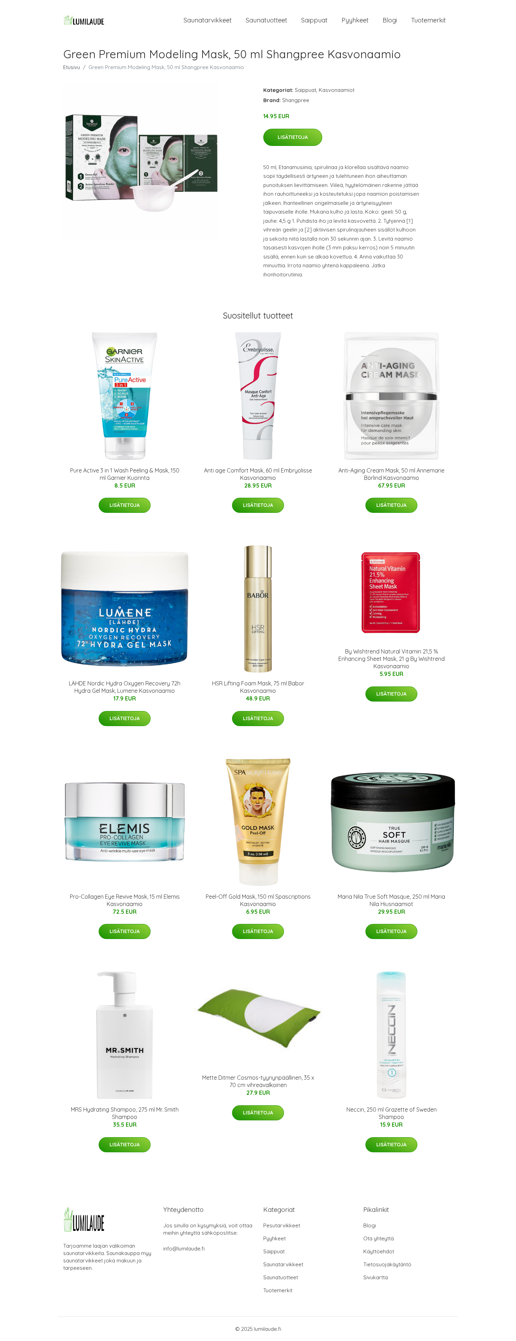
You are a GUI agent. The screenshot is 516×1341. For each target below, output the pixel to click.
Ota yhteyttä (378, 1238)
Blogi (390, 20)
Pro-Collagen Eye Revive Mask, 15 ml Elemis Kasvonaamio (125, 900)
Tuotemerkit (428, 20)
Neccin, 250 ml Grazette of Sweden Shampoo (391, 1113)
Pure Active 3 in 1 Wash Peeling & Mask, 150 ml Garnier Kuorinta (124, 474)
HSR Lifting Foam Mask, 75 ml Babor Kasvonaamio (258, 687)
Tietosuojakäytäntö (387, 1264)
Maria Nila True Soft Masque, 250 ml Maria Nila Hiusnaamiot (391, 900)
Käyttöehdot (378, 1251)
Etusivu (71, 67)
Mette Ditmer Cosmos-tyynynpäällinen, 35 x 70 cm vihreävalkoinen (258, 1081)
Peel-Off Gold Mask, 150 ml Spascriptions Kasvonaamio (258, 900)
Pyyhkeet (355, 20)
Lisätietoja (293, 137)
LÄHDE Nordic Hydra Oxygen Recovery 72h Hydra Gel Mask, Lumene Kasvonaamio (124, 687)
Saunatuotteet (266, 20)
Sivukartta (375, 1277)
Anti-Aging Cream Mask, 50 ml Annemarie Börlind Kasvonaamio (391, 474)
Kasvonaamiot (337, 90)
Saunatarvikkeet (208, 20)
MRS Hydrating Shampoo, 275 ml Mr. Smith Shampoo (125, 1113)
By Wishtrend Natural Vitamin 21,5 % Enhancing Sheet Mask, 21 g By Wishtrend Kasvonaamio (391, 659)
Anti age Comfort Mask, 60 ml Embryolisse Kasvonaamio (258, 474)
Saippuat (314, 20)
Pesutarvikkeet (281, 1225)
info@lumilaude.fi (184, 1248)
